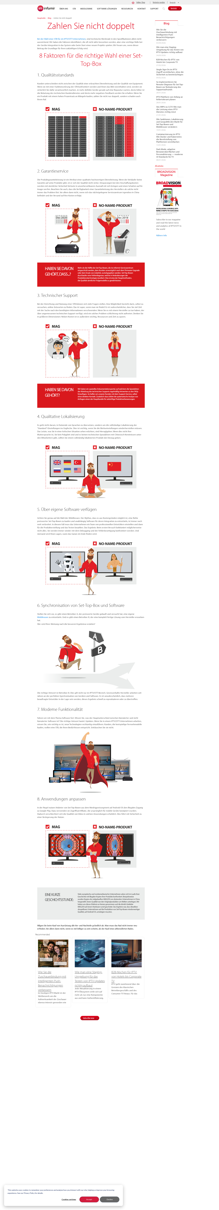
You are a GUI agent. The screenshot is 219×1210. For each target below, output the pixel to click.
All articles (159, 166)
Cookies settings (69, 1199)
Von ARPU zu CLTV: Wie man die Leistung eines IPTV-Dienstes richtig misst (168, 109)
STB (74, 8)
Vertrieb (174, 8)
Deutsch (172, 2)
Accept (89, 1199)
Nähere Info (161, 235)
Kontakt (142, 8)
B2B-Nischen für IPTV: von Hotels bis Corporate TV (126, 976)
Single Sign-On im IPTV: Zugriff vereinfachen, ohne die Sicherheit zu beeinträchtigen (170, 72)
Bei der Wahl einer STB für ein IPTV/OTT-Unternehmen (61, 38)
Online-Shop (140, 2)
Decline (110, 1199)
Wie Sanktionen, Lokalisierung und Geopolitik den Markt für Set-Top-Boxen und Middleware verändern (169, 123)
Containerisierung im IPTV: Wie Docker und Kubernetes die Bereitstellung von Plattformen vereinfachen (169, 138)
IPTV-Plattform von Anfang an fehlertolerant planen (169, 98)
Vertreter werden (159, 2)
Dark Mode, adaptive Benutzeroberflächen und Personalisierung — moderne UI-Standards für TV (169, 153)
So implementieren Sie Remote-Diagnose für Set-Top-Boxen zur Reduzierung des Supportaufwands (169, 86)
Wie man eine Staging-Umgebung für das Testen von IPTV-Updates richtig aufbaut (170, 49)
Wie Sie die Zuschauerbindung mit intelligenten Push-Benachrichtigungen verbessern (52, 981)
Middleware (86, 8)
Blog (49, 18)
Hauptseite (41, 18)
